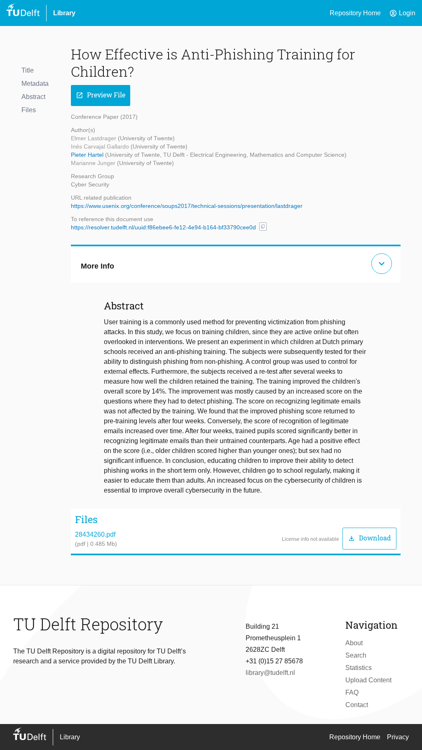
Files (28, 109)
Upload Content (368, 680)
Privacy (398, 737)
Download (369, 538)
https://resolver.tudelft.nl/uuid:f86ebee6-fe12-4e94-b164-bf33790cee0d (163, 227)
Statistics (358, 667)
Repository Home (355, 13)
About (354, 642)
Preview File (100, 95)
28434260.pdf (95, 534)
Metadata (35, 83)
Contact (356, 704)
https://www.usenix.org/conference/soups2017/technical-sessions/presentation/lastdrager (186, 206)
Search (355, 655)
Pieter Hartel (88, 154)
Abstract (33, 96)
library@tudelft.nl (270, 672)
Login (402, 13)
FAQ (352, 692)
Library (64, 13)
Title (27, 70)
